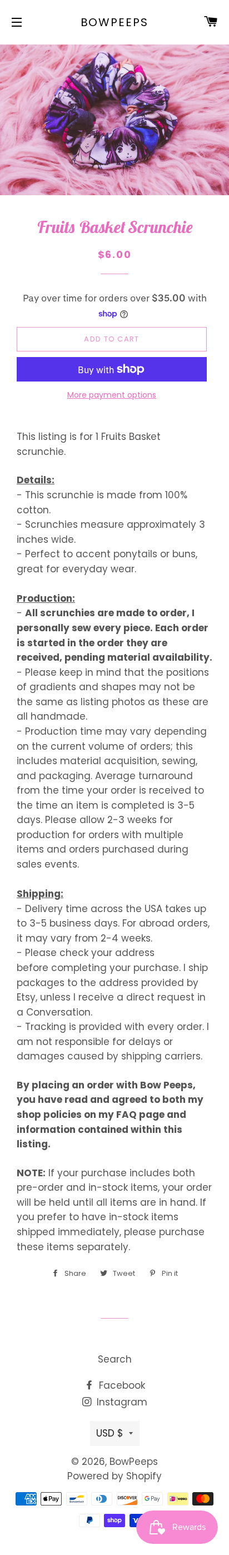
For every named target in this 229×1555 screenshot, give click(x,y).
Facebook (120, 1385)
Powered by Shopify (114, 1476)
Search (115, 1359)
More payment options (111, 394)
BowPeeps (115, 22)
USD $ (109, 1433)
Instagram (120, 1402)
